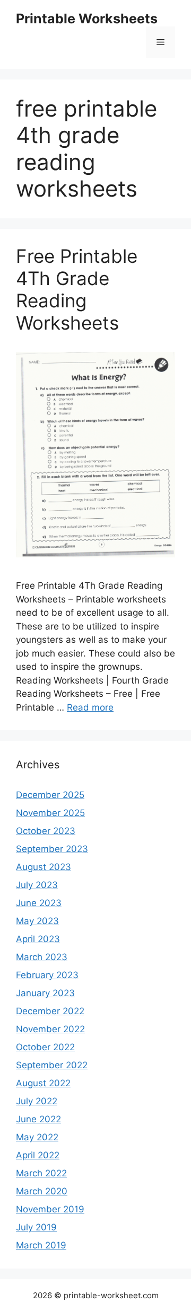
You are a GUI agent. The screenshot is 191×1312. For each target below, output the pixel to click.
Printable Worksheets (87, 18)
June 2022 (38, 1119)
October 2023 (45, 831)
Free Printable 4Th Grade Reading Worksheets (76, 289)
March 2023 (41, 957)
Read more (90, 707)
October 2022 (45, 1047)
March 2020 (41, 1191)
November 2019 (50, 1209)
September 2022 (52, 1065)
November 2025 (50, 813)
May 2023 (37, 921)
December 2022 (50, 1011)
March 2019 (41, 1245)
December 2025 (50, 795)
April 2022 (37, 1155)
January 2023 (45, 993)
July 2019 (36, 1227)
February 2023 (47, 975)
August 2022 (43, 1083)
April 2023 (38, 939)
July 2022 (36, 1101)
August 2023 (43, 867)
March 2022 (41, 1173)
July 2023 (37, 885)
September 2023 (52, 849)
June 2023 (39, 903)
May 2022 (37, 1137)
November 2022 (50, 1029)
